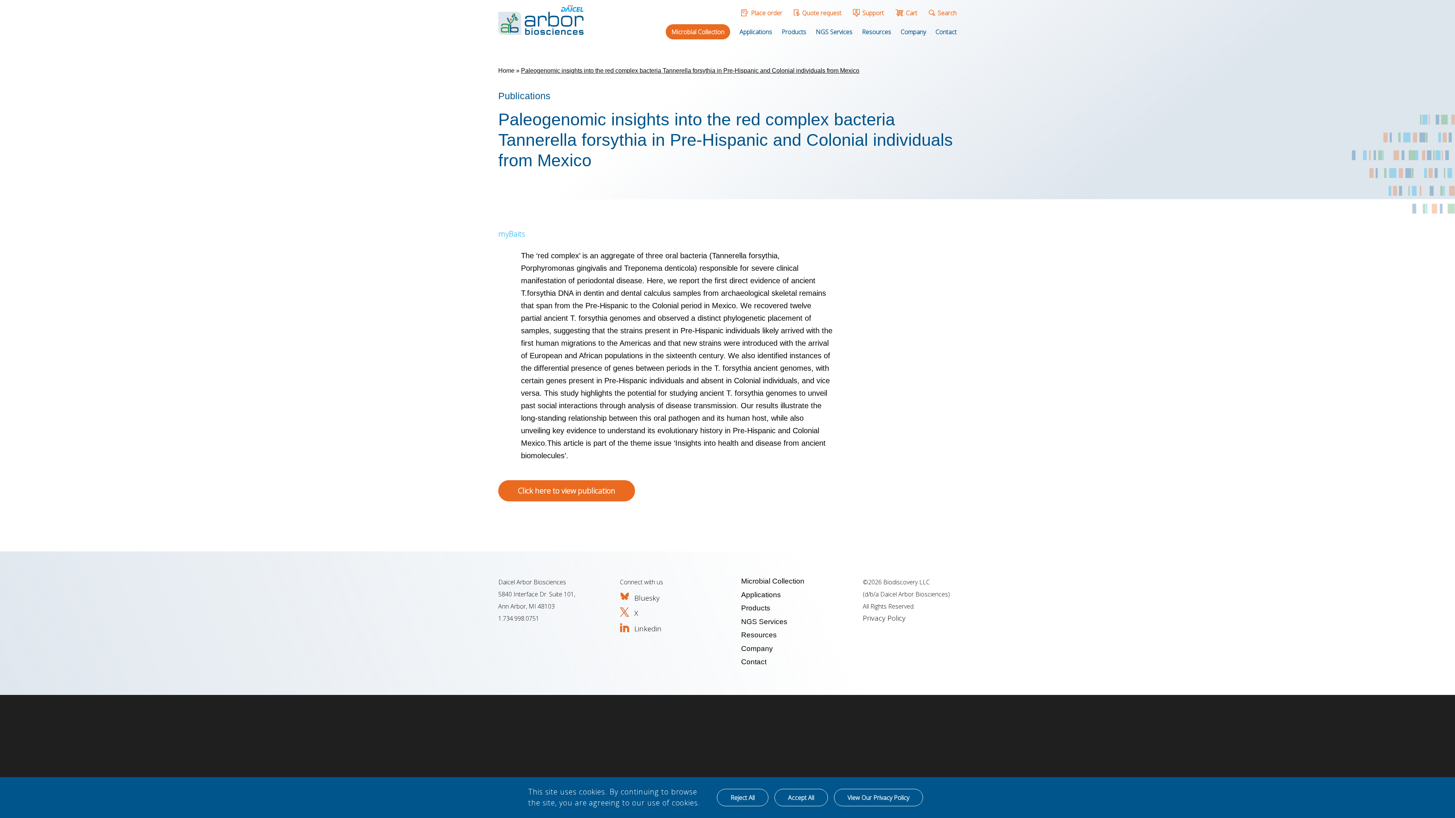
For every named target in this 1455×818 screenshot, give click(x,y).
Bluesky (647, 598)
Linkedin (648, 629)
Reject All (743, 797)
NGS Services (834, 32)
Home (506, 70)
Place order (766, 13)
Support (873, 13)
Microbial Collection (697, 32)
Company (913, 32)
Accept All (801, 797)
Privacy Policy (884, 618)
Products (794, 32)
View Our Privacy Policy (878, 797)
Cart (911, 13)
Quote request (822, 13)
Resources (876, 32)
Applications (756, 32)
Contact (946, 32)
